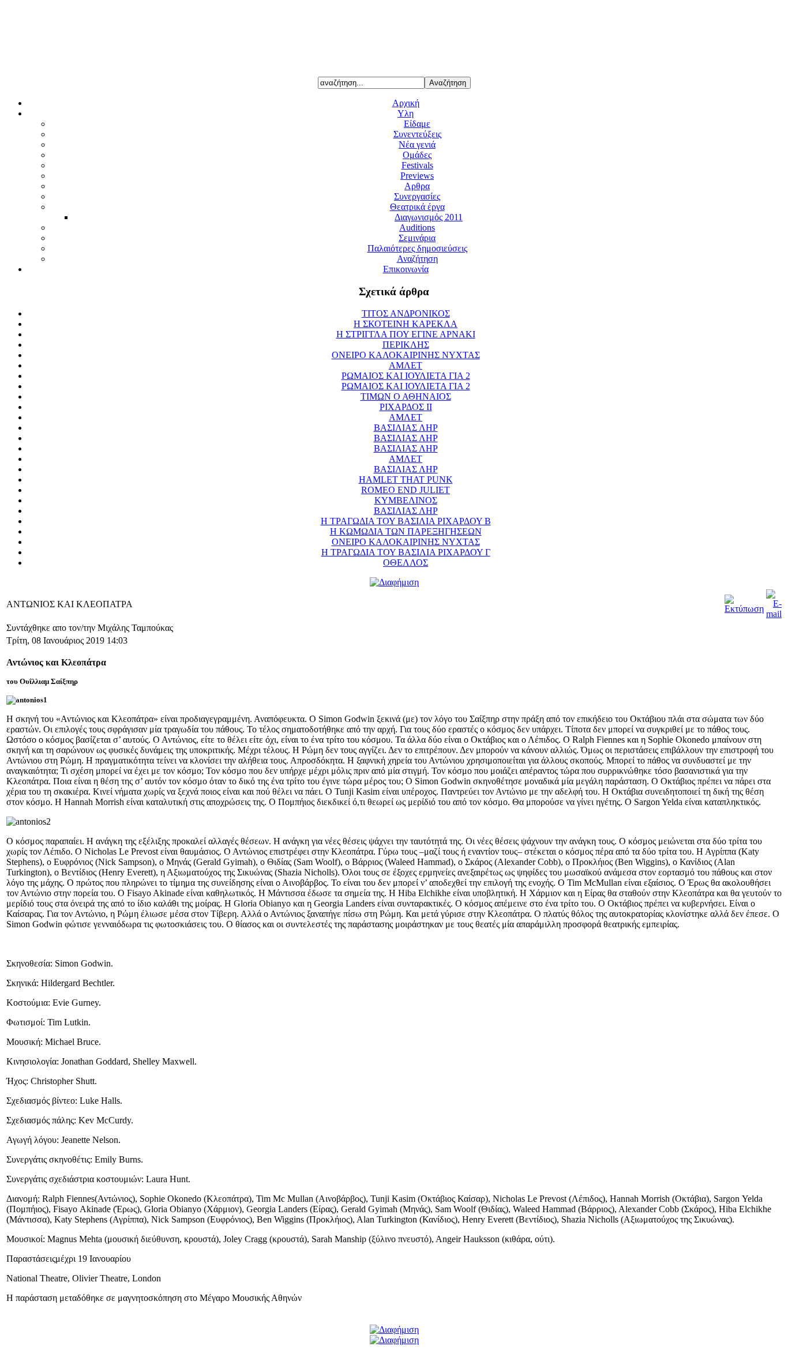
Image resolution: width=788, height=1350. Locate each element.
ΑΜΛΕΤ (405, 365)
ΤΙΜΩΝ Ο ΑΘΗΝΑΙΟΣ (406, 396)
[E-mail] (774, 614)
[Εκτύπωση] (744, 609)
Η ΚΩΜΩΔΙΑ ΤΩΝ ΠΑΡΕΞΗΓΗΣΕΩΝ (406, 531)
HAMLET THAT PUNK (406, 479)
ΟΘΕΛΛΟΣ (405, 562)
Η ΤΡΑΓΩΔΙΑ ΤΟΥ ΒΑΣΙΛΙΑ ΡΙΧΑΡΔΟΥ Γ (405, 552)
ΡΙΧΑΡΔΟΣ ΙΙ (406, 407)
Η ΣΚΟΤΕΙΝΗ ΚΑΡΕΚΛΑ (405, 324)
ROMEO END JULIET (405, 490)
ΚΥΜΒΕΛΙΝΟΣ (405, 500)
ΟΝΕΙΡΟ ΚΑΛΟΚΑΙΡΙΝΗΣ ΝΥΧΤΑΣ (406, 355)
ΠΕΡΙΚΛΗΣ (405, 344)
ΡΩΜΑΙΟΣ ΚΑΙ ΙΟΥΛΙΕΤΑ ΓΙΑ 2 (406, 376)
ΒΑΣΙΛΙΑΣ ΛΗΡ (406, 428)
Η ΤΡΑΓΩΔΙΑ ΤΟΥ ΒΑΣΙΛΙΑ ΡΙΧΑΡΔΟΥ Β (406, 521)
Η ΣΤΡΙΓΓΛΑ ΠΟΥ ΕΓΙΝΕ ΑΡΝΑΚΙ (405, 334)
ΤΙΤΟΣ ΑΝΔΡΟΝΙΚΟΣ (406, 313)
